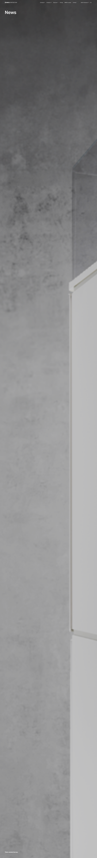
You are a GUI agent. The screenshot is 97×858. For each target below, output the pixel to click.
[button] (42, 2)
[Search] (90, 2)
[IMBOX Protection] (11, 2)
